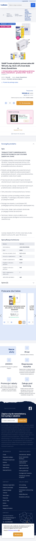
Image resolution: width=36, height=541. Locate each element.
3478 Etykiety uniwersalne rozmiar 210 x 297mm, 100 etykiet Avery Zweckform (14, 307)
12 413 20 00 (8, 522)
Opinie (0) (4, 283)
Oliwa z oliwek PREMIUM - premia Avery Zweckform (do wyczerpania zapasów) (23, 116)
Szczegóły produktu (8, 144)
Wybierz (26, 121)
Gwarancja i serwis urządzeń (24, 476)
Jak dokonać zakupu (25, 454)
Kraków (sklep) (7, 490)
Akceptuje (18, 534)
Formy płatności (23, 470)
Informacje (7, 451)
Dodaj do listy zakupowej (19, 133)
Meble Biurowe (23, 494)
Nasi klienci (6, 467)
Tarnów (5, 492)
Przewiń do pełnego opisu (10, 82)
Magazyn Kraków (7, 508)
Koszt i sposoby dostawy (23, 458)
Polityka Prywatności (9, 460)
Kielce (4, 503)
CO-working (22, 485)
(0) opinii (3, 74)
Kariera (5, 462)
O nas (4, 454)
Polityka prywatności (13, 530)
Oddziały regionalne (8, 485)
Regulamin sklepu (8, 457)
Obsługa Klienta (24, 451)
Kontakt (6, 482)
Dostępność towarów (25, 473)
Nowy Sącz (6, 495)
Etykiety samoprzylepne (18, 15)
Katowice (5, 505)
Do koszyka (26, 103)
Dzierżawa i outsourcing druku (26, 491)
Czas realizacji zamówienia (23, 462)
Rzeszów (5, 498)
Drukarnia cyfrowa (24, 497)
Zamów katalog (23, 465)
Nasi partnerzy (7, 470)
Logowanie (25, 1)
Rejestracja (32, 1)
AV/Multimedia (23, 487)
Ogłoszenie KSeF (24, 468)
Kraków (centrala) (8, 487)
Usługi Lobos (23, 482)
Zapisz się (22, 421)
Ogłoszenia (6, 465)
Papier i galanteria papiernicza (9, 15)
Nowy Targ (6, 500)
